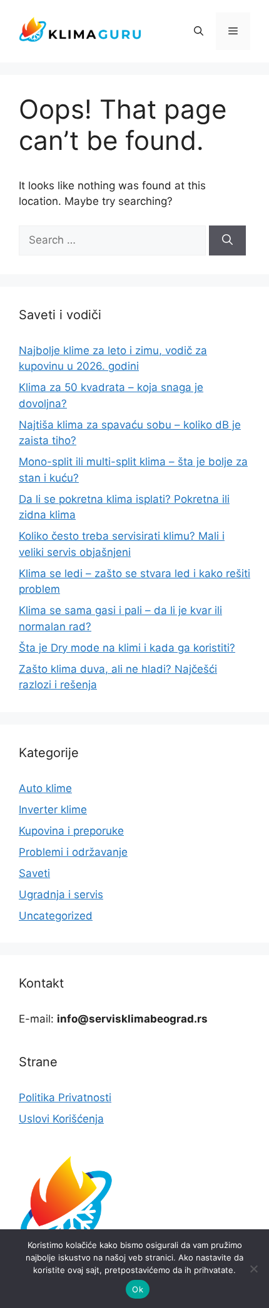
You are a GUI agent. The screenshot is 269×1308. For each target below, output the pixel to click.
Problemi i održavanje (73, 852)
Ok (137, 1289)
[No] (253, 1268)
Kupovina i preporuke (71, 831)
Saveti (34, 873)
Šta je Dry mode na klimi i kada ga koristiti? (127, 648)
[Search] (227, 240)
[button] (198, 31)
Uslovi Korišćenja (61, 1118)
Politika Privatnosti (65, 1097)
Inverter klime (53, 809)
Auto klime (45, 788)
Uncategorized (56, 915)
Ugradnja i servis (61, 894)
